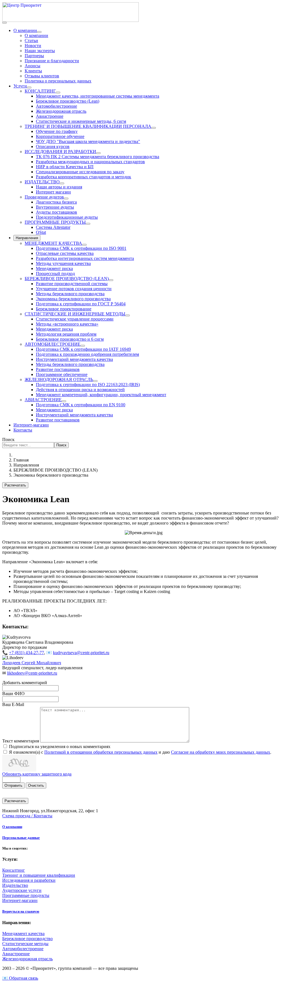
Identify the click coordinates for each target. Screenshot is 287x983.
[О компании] (39, 32)
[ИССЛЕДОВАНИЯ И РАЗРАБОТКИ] (98, 153)
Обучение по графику (57, 131)
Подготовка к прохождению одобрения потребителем (87, 354)
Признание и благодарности (52, 60)
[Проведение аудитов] (66, 198)
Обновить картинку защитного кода (36, 774)
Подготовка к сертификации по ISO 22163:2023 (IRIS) (88, 384)
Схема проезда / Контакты (27, 815)
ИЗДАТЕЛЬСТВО (42, 181)
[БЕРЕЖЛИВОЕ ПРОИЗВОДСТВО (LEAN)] (111, 280)
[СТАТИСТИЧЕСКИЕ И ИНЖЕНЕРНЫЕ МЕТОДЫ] (127, 315)
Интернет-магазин (31, 425)
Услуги (20, 86)
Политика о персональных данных (58, 81)
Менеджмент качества (23, 933)
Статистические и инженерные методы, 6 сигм (81, 121)
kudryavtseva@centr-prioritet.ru (81, 652)
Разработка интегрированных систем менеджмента (85, 258)
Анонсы (32, 65)
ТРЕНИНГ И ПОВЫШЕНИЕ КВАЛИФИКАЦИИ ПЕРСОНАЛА (88, 126)
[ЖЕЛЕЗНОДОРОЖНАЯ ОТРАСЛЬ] (95, 381)
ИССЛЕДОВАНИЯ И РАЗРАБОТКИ (60, 151)
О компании (25, 30)
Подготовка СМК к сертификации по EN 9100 (80, 404)
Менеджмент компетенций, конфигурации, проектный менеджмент (101, 394)
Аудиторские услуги (21, 890)
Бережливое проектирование (63, 308)
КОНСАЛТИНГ (40, 91)
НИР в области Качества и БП (65, 166)
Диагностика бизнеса (56, 202)
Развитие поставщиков (58, 369)
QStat (41, 232)
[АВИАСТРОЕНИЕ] (64, 401)
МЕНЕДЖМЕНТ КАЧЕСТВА (53, 243)
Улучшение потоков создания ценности (74, 288)
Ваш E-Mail (13, 704)
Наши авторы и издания (59, 186)
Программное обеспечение (61, 374)
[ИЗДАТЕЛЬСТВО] (62, 183)
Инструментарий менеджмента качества (74, 359)
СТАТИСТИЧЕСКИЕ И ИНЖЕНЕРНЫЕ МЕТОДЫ (75, 313)
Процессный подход (55, 273)
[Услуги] (29, 87)
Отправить (13, 785)
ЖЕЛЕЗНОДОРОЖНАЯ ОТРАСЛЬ (59, 379)
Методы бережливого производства (70, 293)
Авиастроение (49, 116)
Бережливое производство (27, 938)
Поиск (8, 439)
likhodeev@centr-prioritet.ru (32, 673)
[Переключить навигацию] (4, 23)
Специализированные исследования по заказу (80, 171)
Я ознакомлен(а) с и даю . (140, 752)
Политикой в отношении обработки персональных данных (101, 752)
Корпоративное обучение (60, 136)
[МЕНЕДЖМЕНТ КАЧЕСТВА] (84, 245)
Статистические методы (25, 943)
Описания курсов (53, 146)
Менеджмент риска (54, 268)
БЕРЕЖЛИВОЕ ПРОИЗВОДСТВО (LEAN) (67, 278)
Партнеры (34, 55)
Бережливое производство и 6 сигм (70, 339)
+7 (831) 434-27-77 (26, 652)
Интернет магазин (53, 192)
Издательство (15, 885)
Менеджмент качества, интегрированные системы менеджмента (97, 96)
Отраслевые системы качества (65, 253)
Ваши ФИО (13, 693)
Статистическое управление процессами (75, 319)
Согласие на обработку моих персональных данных (220, 752)
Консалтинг (13, 870)
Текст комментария (21, 741)
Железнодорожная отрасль (61, 111)
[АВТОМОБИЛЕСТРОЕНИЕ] (82, 346)
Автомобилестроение (56, 106)
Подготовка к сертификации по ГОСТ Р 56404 (81, 303)
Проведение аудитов (44, 197)
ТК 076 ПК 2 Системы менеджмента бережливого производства (97, 156)
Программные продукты (25, 895)
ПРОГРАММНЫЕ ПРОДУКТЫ (55, 222)
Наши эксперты (40, 50)
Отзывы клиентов (42, 75)
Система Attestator (53, 227)
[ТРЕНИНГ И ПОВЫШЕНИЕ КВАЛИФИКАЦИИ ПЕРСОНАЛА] (153, 128)
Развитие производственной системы (72, 283)
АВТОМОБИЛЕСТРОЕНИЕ (52, 344)
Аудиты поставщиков (56, 212)
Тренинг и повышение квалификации (38, 875)
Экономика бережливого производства (73, 298)
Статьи (31, 40)
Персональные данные (21, 838)
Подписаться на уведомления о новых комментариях (59, 746)
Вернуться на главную (20, 911)
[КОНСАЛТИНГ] (58, 92)
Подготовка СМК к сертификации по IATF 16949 (83, 349)
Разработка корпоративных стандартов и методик (83, 176)
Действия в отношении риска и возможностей (80, 389)
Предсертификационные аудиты (67, 217)
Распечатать (15, 485)
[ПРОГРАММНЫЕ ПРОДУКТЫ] (88, 224)
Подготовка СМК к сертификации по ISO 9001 (81, 248)
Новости (33, 45)
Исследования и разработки (28, 880)
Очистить (36, 785)
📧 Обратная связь (20, 978)
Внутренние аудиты (55, 207)
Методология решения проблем (66, 334)
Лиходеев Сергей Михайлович (31, 662)
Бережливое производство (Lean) (67, 101)
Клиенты (33, 70)
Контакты (22, 430)
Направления (27, 238)
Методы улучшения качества (63, 263)
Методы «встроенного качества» (67, 324)
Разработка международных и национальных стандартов (90, 161)
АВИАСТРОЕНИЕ (43, 399)
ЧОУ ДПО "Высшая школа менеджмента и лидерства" (88, 141)
